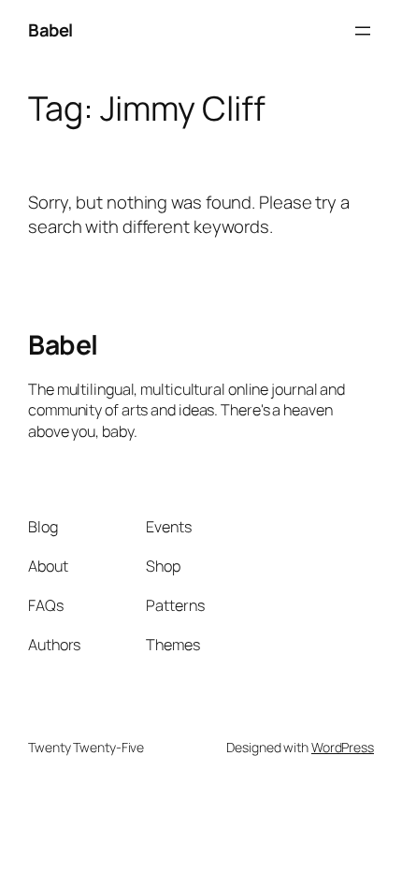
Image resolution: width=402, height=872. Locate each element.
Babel (50, 30)
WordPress (342, 747)
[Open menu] (363, 31)
